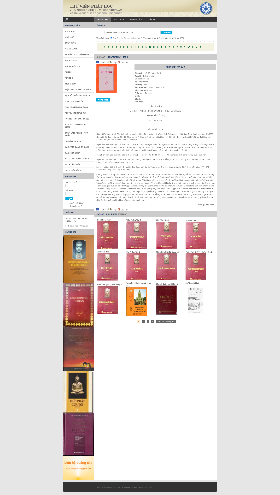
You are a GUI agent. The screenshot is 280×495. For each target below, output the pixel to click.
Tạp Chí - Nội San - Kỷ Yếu (77, 119)
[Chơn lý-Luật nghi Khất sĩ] (166, 314)
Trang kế (160, 321)
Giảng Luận (71, 49)
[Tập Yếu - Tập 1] (166, 248)
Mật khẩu (69, 190)
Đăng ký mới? (76, 206)
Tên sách (116, 38)
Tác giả (126, 38)
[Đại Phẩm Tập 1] (107, 280)
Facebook (103, 62)
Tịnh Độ (69, 78)
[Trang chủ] (140, 8)
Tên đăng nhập (71, 182)
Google (114, 62)
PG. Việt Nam (71, 60)
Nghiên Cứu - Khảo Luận (77, 54)
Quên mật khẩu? (77, 203)
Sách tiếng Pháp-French (77, 158)
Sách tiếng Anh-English (77, 147)
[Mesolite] (77, 488)
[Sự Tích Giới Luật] (195, 315)
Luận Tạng (70, 43)
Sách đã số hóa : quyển (76, 226)
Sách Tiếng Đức (72, 164)
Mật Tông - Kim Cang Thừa (78, 89)
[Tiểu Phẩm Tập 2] (136, 248)
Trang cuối (170, 321)
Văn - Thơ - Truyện (74, 101)
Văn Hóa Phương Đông (76, 107)
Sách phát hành (73, 170)
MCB (174, 38)
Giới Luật (100, 57)
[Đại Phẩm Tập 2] (136, 279)
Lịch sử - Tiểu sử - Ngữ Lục (78, 95)
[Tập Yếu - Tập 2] (196, 248)
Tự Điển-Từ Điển (73, 141)
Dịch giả (136, 38)
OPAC (182, 38)
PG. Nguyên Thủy (73, 66)
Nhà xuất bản (162, 38)
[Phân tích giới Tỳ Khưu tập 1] (107, 313)
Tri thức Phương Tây (75, 113)
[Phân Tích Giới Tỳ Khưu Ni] (166, 279)
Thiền (68, 72)
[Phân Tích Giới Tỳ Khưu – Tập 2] (196, 279)
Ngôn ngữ (148, 38)
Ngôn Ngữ (70, 84)
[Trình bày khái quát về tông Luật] (136, 315)
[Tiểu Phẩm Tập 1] (107, 248)
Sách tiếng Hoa (72, 153)
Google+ (124, 62)
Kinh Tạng (70, 31)
